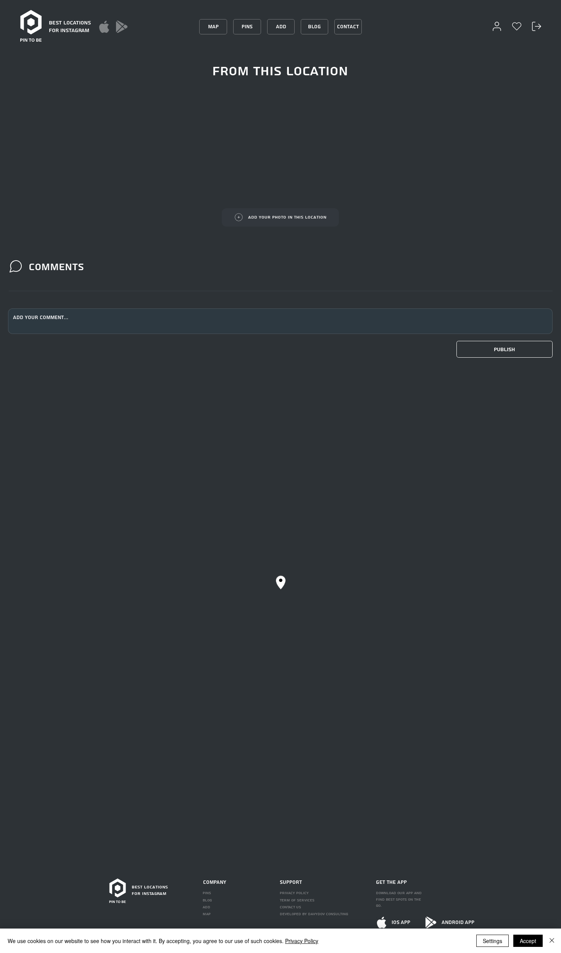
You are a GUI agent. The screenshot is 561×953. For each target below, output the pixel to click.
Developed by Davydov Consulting (314, 914)
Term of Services (297, 900)
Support (291, 882)
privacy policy (294, 893)
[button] (504, 349)
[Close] (551, 941)
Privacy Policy (301, 941)
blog (207, 900)
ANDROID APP (458, 922)
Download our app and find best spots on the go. (399, 899)
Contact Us (290, 907)
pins (207, 893)
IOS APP (401, 922)
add (206, 907)
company (214, 882)
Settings (492, 941)
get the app (391, 882)
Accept (528, 941)
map (207, 914)
